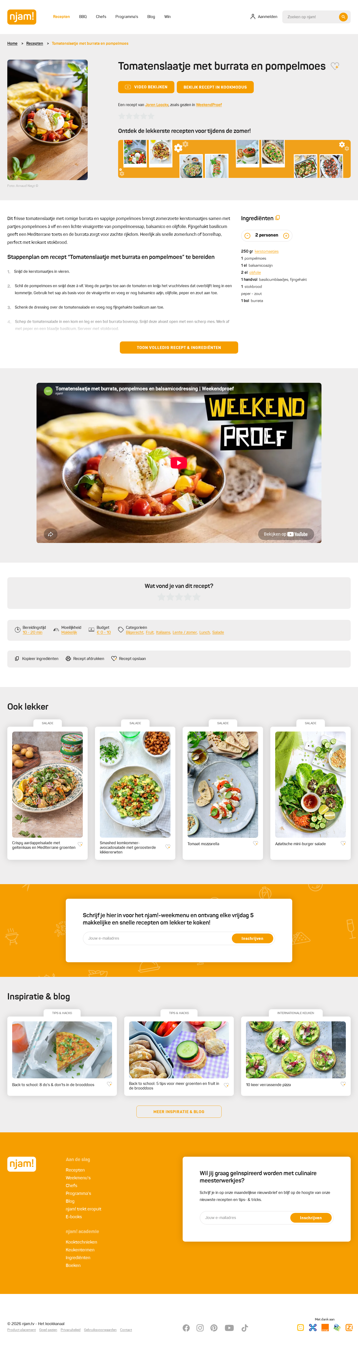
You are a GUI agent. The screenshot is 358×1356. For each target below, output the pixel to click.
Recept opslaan (132, 659)
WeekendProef (209, 105)
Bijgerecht (134, 633)
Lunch (204, 633)
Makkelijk (69, 633)
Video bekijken (151, 87)
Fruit (150, 633)
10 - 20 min (32, 633)
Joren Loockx (157, 105)
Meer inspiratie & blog (179, 1112)
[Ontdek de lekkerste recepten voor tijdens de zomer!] (234, 159)
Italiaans (163, 633)
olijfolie (255, 273)
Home (12, 44)
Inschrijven (253, 939)
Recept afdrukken (88, 659)
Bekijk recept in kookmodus (215, 88)
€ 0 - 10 (104, 633)
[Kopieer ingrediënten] (278, 218)
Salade (218, 633)
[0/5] (136, 116)
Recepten (34, 44)
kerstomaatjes (267, 252)
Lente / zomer (185, 633)
